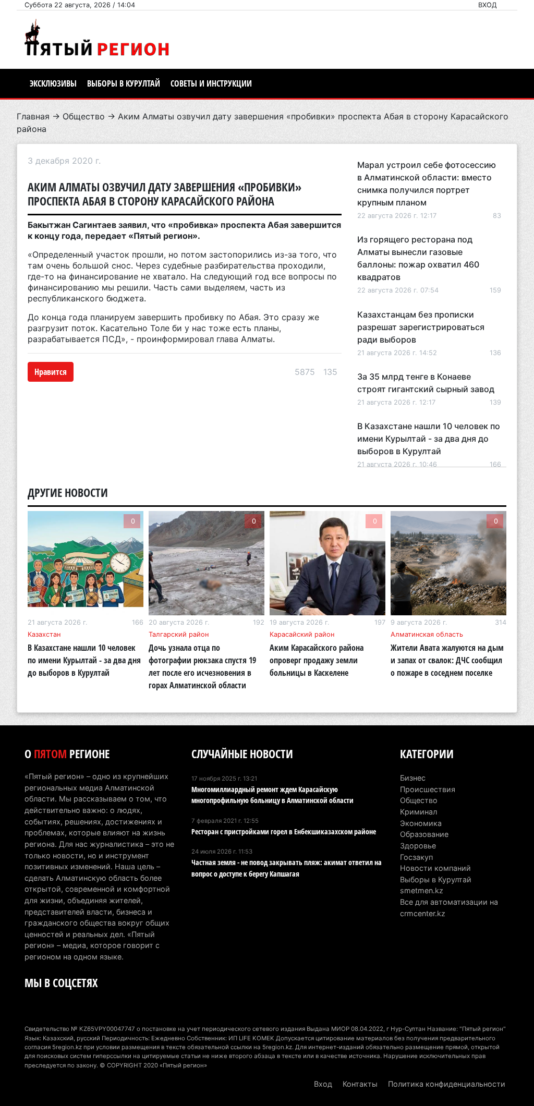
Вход (487, 5)
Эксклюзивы (53, 83)
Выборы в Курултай (123, 83)
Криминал (418, 811)
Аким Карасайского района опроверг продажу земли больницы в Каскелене (316, 660)
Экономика (421, 823)
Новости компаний (435, 868)
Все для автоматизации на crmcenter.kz (449, 907)
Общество (84, 116)
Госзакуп (416, 857)
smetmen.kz (421, 890)
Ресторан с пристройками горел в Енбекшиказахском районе (283, 831)
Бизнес (413, 777)
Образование (424, 834)
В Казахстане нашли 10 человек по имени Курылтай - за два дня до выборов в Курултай (428, 438)
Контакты (360, 1083)
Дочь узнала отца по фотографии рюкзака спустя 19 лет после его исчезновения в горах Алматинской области (202, 666)
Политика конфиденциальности (446, 1083)
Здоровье (418, 845)
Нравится (50, 372)
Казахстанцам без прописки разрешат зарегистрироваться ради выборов (420, 327)
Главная (33, 116)
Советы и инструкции (211, 83)
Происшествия (427, 789)
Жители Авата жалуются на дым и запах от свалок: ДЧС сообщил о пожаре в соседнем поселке (447, 660)
